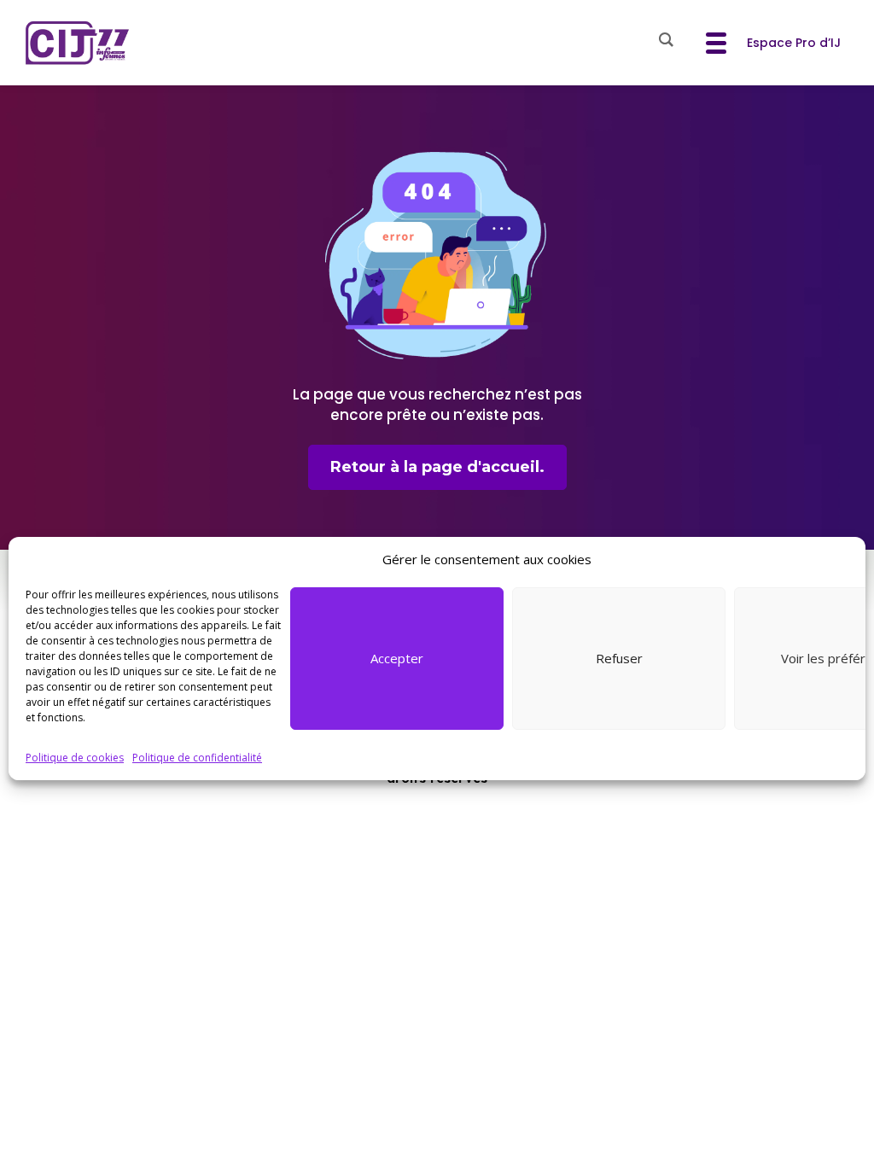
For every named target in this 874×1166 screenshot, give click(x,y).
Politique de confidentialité (197, 757)
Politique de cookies (75, 757)
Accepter (396, 658)
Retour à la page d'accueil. (437, 467)
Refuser (619, 658)
